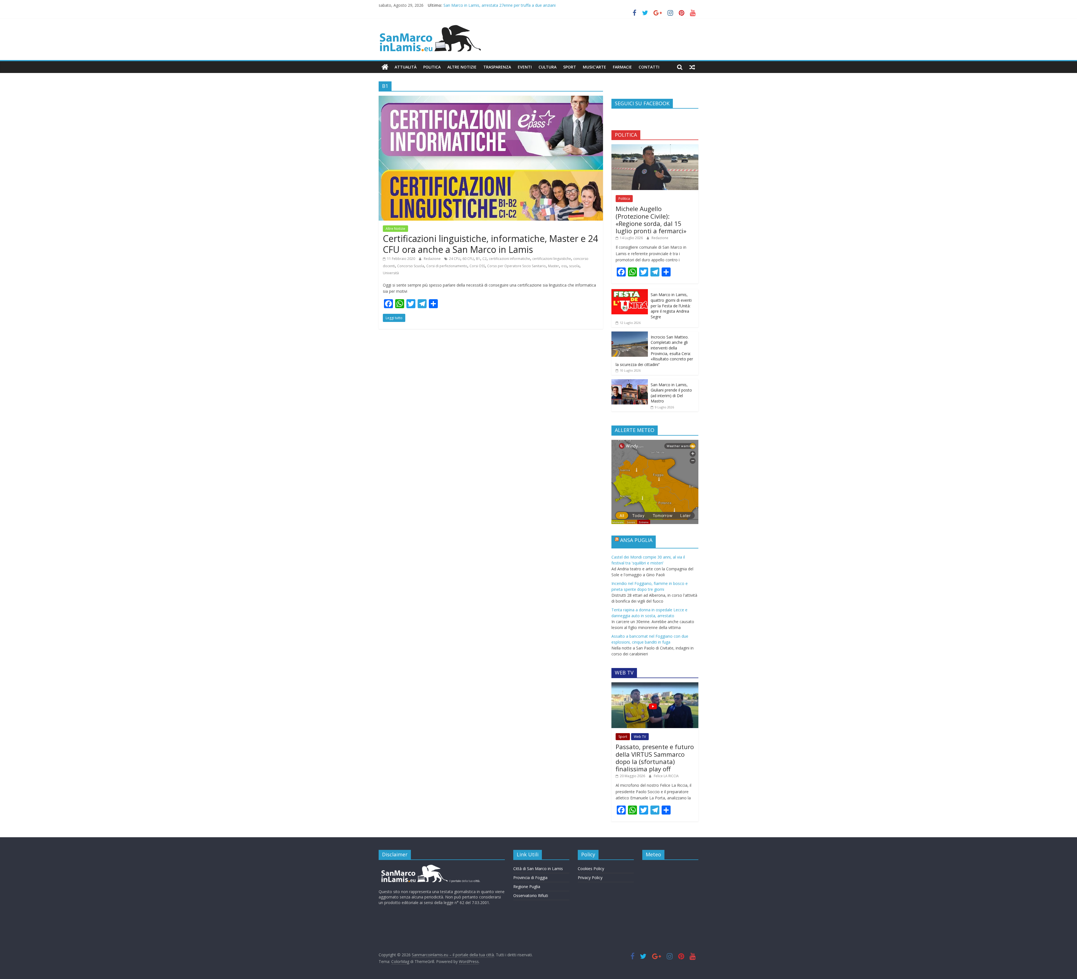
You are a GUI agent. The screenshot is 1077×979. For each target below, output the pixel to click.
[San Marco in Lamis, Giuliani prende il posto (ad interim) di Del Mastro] (629, 382)
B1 (478, 258)
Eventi (525, 67)
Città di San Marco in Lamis (538, 868)
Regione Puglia (526, 886)
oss (564, 266)
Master (553, 266)
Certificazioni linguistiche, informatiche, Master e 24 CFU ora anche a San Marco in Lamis (490, 243)
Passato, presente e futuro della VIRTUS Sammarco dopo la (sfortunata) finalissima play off (655, 757)
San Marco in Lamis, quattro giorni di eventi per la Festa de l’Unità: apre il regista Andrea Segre (671, 305)
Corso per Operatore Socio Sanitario (516, 266)
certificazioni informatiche (509, 258)
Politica (432, 67)
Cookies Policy (591, 868)
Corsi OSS (477, 266)
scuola (574, 266)
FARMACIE (622, 67)
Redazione (432, 258)
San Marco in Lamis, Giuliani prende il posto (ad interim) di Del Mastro (671, 393)
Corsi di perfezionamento (446, 266)
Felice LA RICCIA (666, 776)
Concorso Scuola (410, 266)
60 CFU (468, 258)
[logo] (430, 867)
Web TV (640, 736)
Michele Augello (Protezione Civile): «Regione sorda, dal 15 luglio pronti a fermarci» (651, 219)
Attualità (405, 67)
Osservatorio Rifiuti (530, 895)
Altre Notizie (462, 67)
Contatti (649, 67)
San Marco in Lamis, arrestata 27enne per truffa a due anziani (499, 5)
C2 (484, 258)
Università (391, 273)
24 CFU (454, 258)
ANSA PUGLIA (636, 540)
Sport (569, 67)
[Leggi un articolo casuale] (692, 67)
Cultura (547, 67)
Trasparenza (497, 67)
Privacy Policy (590, 877)
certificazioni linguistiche (551, 258)
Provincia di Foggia (530, 877)
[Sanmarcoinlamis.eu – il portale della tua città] (385, 67)
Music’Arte (594, 67)
